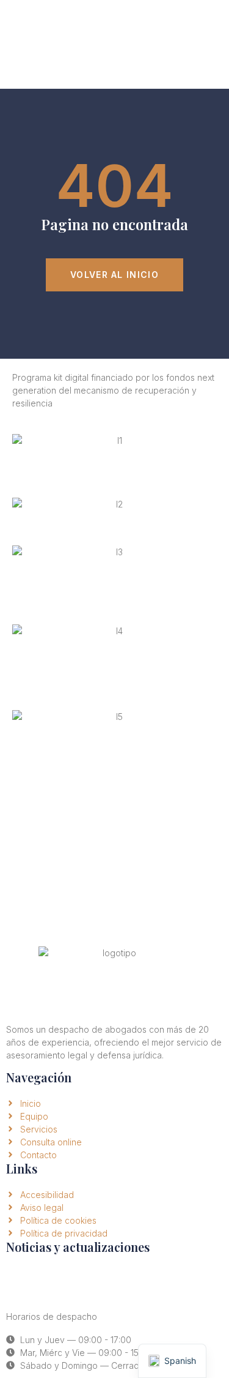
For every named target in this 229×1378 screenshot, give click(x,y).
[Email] (21, 1282)
